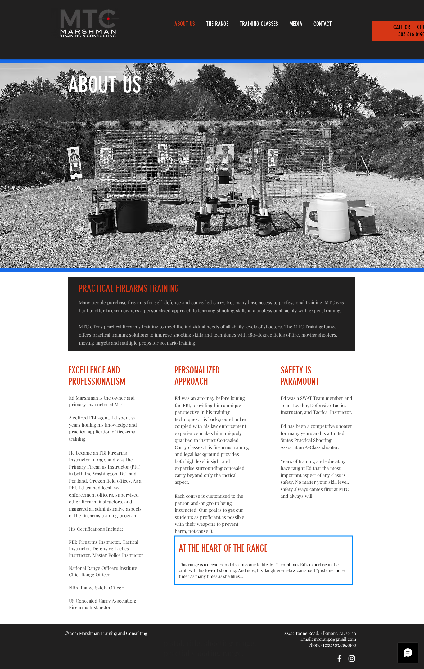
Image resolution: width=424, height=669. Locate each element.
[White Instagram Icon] (351, 658)
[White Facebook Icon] (339, 658)
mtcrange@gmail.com (335, 639)
